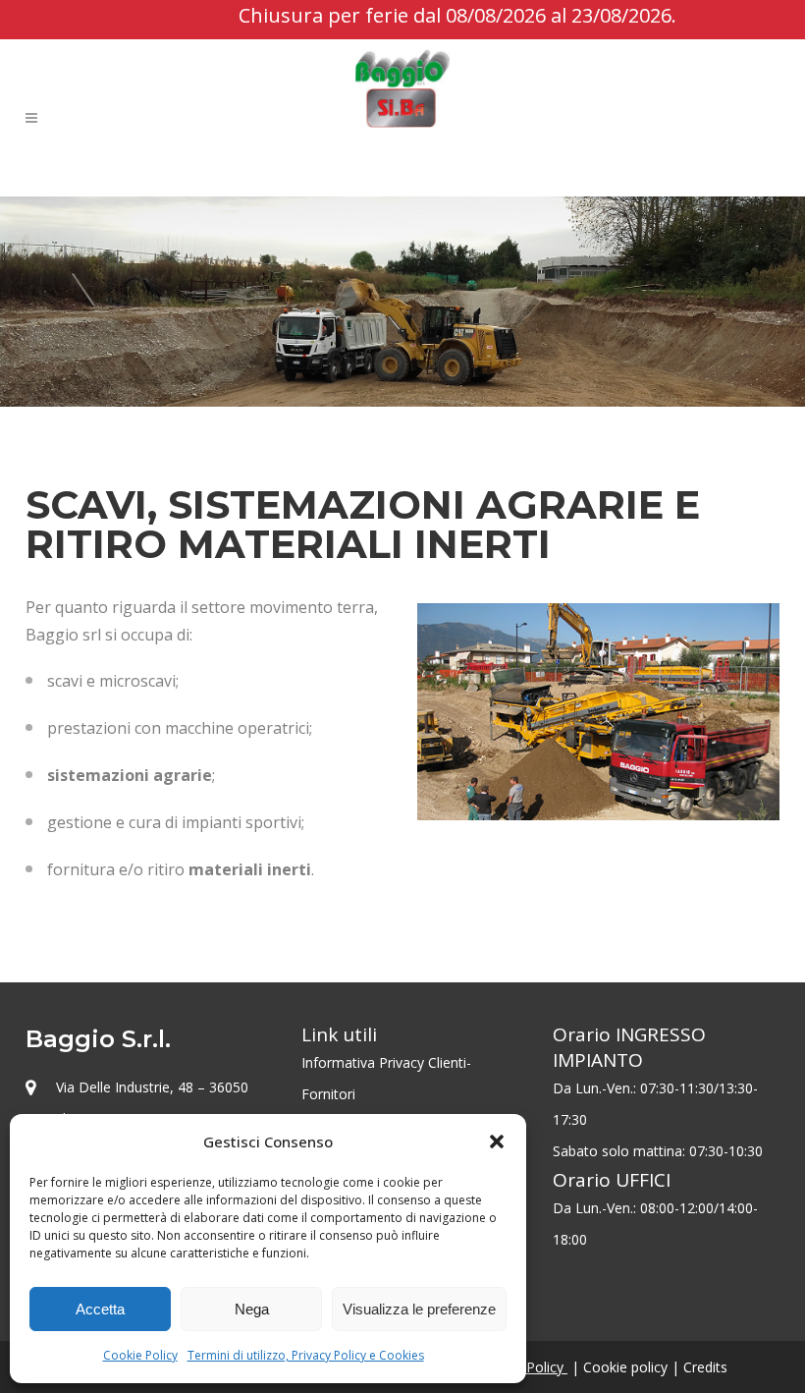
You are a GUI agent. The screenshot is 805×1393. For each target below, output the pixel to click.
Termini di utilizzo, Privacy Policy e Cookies (306, 1355)
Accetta (100, 1309)
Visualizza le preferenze (419, 1309)
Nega (252, 1309)
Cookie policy (625, 1367)
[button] (497, 1141)
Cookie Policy (140, 1355)
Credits (705, 1367)
